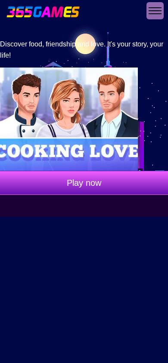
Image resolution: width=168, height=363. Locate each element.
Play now (84, 183)
